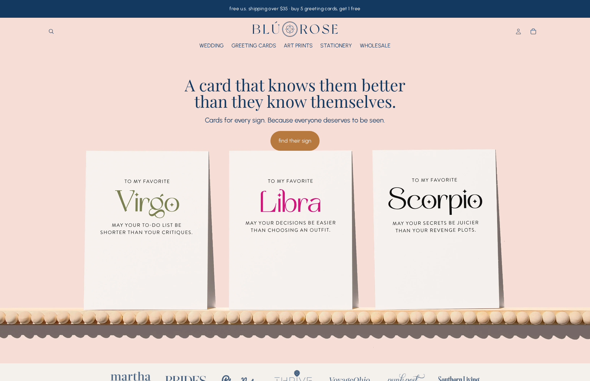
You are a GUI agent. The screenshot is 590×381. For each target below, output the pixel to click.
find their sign (295, 140)
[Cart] (533, 31)
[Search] (51, 31)
